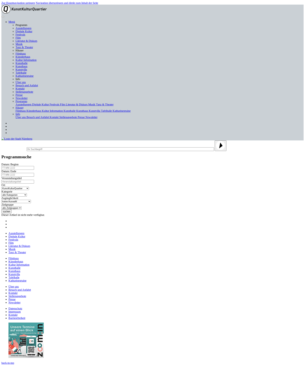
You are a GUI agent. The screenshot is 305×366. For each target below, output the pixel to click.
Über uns (21, 82)
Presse (19, 94)
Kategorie (7, 191)
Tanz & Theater (24, 47)
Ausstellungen (23, 28)
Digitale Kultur (24, 31)
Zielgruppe (8, 204)
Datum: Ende (9, 171)
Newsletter (22, 98)
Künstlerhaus (23, 56)
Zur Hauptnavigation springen (18, 2)
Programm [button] (21, 101)
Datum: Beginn (10, 164)
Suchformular (13, 148)
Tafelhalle (21, 72)
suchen (6, 211)
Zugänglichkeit (10, 198)
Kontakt (20, 88)
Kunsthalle (22, 63)
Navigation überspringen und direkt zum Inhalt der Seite (67, 2)
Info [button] (18, 114)
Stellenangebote (24, 91)
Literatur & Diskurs (26, 40)
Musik (19, 44)
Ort (4, 185)
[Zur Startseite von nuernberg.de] (16, 138)
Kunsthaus (21, 66)
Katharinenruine (25, 75)
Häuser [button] (19, 107)
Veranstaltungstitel (12, 178)
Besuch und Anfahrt (27, 85)
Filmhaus (21, 53)
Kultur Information (26, 59)
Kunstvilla (21, 69)
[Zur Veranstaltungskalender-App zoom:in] (26, 356)
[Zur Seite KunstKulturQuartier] (24, 12)
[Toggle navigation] (2, 16)
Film (18, 37)
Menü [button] (11, 21)
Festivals (20, 34)
